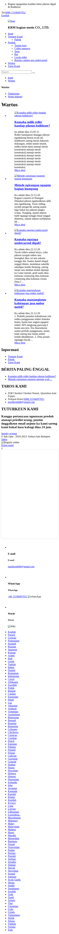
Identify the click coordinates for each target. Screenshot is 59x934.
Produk (11, 42)
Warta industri (15, 96)
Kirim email (7, 445)
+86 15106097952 (17, 596)
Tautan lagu (20, 45)
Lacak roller (20, 57)
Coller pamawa (22, 48)
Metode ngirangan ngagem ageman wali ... (30, 379)
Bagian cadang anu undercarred (30, 60)
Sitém (4, 439)
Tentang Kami (15, 36)
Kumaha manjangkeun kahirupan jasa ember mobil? (30, 303)
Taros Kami (14, 66)
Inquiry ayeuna (9, 433)
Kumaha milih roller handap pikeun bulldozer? (32, 123)
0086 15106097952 (15, 12)
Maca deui (19, 170)
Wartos (11, 63)
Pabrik (17, 39)
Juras (17, 51)
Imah (10, 33)
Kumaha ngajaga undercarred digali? (27, 241)
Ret (16, 54)
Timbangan (14, 93)
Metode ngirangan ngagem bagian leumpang (32, 186)
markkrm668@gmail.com (21, 402)
